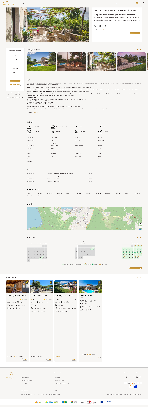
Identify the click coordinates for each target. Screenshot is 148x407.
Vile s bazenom (133, 10)
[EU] (101, 402)
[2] (81, 40)
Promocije (35, 3)
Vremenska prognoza (59, 380)
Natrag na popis (16, 88)
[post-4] (43, 260)
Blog (56, 390)
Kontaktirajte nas (25, 377)
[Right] (141, 49)
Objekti (23, 3)
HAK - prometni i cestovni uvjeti (62, 383)
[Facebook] (130, 377)
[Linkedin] (137, 377)
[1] (79, 40)
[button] (85, 218)
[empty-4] (40, 246)
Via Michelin (57, 377)
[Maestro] (135, 383)
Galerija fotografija (15, 50)
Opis (15, 55)
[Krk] (64, 402)
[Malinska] (51, 402)
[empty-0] (28, 246)
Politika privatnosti (137, 394)
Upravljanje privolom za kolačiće (114, 394)
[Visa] (138, 383)
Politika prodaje (116, 3)
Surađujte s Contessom (27, 387)
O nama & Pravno (25, 383)
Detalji (25, 359)
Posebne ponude (42, 3)
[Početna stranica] (10, 3)
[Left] (138, 49)
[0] (76, 40)
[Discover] (132, 383)
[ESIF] (109, 402)
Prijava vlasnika (25, 390)
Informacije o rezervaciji (136, 268)
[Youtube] (140, 377)
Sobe (15, 64)
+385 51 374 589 (40, 394)
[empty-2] (34, 246)
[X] (133, 377)
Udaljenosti (15, 68)
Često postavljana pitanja (27, 380)
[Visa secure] (135, 386)
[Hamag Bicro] (89, 402)
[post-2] (37, 260)
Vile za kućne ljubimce (123, 10)
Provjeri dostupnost (135, 32)
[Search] (143, 3)
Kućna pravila (35, 112)
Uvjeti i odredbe (127, 394)
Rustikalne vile (98, 10)
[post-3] (40, 260)
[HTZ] (38, 402)
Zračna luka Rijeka (59, 387)
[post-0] (31, 260)
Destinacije (29, 3)
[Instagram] (127, 377)
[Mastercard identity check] (131, 386)
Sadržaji (15, 59)
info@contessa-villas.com (17, 97)
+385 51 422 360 (131, 3)
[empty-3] (37, 246)
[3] (84, 40)
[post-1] (34, 260)
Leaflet (141, 229)
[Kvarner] (74, 402)
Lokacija (15, 72)
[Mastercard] (141, 383)
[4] (86, 40)
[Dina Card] (125, 383)
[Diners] (129, 383)
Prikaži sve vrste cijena (15, 84)
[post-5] (46, 260)
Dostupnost (15, 77)
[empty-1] (31, 246)
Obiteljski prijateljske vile (109, 10)
